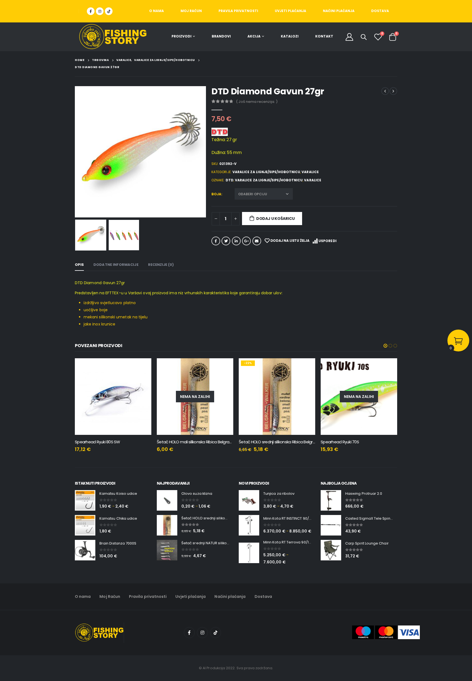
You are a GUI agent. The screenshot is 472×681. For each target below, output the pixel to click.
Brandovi (221, 36)
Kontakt (324, 36)
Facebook (215, 241)
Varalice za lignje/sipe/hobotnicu (266, 172)
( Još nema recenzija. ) (257, 101)
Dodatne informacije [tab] (115, 264)
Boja (216, 194)
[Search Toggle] (363, 36)
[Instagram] (100, 11)
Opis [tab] (79, 264)
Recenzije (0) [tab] (161, 264)
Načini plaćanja (339, 10)
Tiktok (215, 632)
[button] (385, 345)
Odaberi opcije (79, 367)
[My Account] (349, 37)
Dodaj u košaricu (275, 218)
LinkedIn (236, 241)
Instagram (202, 632)
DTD (230, 180)
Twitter (226, 241)
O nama (156, 10)
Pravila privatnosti (238, 10)
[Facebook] (91, 11)
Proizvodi (181, 36)
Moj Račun (191, 10)
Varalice (310, 172)
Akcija (254, 36)
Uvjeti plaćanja (290, 10)
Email (256, 241)
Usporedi (327, 240)
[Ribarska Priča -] (113, 36)
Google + (246, 241)
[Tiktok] (109, 11)
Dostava (380, 10)
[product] (378, 396)
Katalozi (290, 36)
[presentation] (76, 152)
